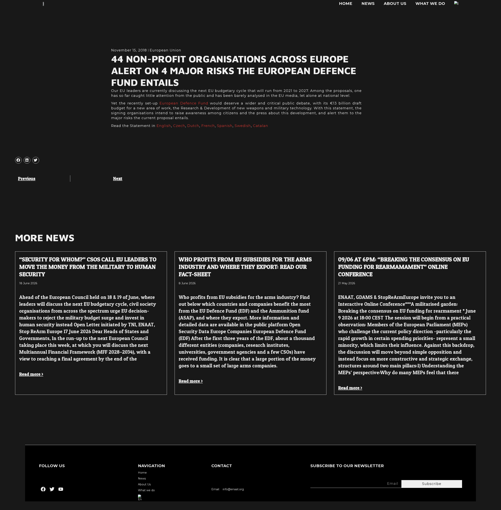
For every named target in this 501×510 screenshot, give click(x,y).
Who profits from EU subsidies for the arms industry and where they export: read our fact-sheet (245, 267)
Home (345, 3)
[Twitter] (52, 489)
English (164, 126)
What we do (430, 3)
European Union (165, 50)
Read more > (31, 374)
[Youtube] (60, 489)
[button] (18, 160)
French (208, 126)
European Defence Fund (183, 103)
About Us (395, 3)
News (368, 3)
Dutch (193, 126)
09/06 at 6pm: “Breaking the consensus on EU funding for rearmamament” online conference (403, 267)
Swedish (243, 126)
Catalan (260, 126)
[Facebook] (43, 489)
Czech (179, 126)
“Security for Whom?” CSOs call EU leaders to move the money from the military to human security (87, 267)
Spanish (224, 126)
